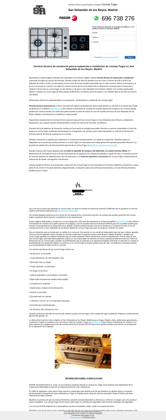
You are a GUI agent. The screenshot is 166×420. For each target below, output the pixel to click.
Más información (76, 417)
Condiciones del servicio (110, 57)
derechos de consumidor (68, 211)
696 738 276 (118, 18)
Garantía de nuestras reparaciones (102, 145)
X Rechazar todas (89, 417)
